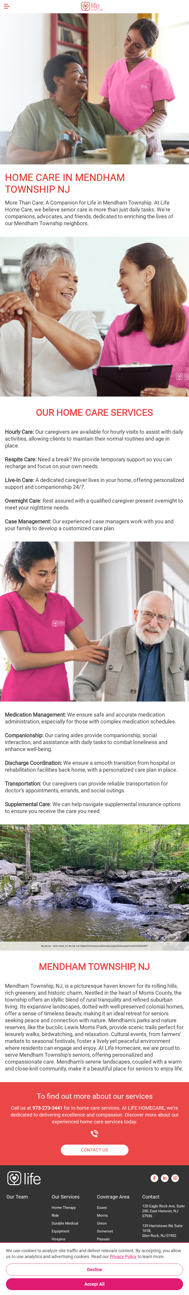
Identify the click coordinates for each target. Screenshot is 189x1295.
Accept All (94, 1284)
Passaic (103, 1239)
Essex (102, 1207)
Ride (55, 1215)
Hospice (58, 1239)
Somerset (105, 1231)
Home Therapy (64, 1207)
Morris (102, 1215)
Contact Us (94, 1149)
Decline (94, 1269)
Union (102, 1223)
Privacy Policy (123, 1256)
